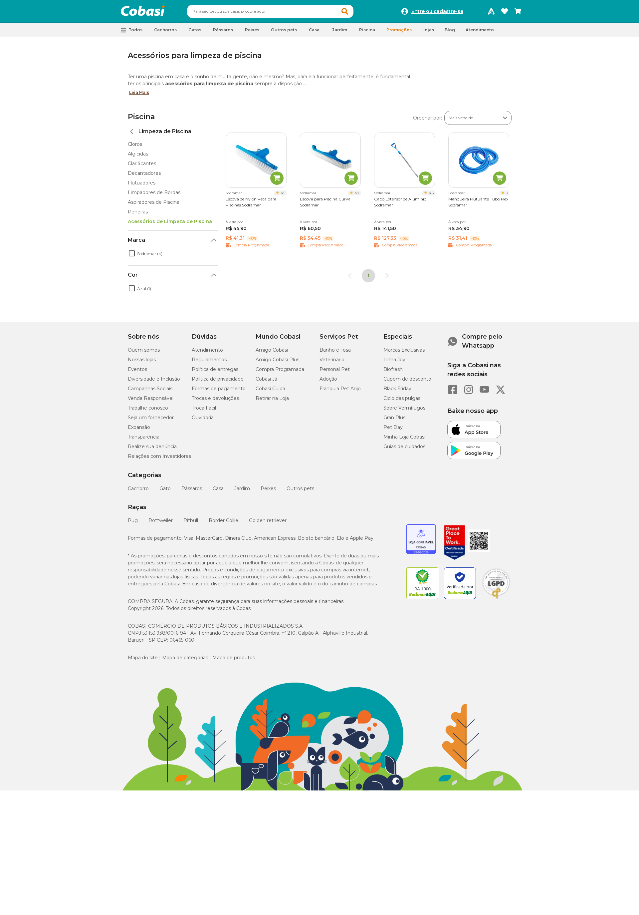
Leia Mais (139, 92)
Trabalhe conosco (148, 408)
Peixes (268, 488)
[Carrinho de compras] (518, 11)
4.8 (431, 193)
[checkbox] (132, 253)
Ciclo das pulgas (401, 398)
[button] (344, 11)
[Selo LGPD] (496, 599)
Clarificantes (142, 163)
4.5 (283, 193)
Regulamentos (209, 360)
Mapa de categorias (185, 658)
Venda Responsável (150, 398)
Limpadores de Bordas (154, 192)
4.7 (357, 193)
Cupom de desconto (407, 379)
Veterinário (332, 360)
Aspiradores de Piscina (153, 202)
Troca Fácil (204, 408)
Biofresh (393, 369)
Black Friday (397, 389)
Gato (165, 488)
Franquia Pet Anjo (340, 389)
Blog (450, 29)
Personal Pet (335, 369)
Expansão (139, 427)
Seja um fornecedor (151, 418)
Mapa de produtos (233, 658)
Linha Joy (394, 360)
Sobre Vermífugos (404, 408)
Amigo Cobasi (272, 350)
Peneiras (138, 212)
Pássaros (191, 488)
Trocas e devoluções (215, 398)
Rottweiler (160, 520)
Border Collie (223, 520)
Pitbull (190, 520)
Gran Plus (394, 418)
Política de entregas (215, 369)
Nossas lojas (142, 360)
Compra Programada (280, 369)
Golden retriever (268, 520)
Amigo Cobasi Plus (277, 360)
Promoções (399, 29)
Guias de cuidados (404, 447)
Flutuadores (141, 183)
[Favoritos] (505, 11)
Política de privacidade (218, 379)
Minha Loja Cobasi (404, 437)
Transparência (143, 437)
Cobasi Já (266, 379)
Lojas (428, 29)
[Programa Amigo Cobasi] (491, 11)
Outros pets (300, 488)
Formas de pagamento (219, 389)
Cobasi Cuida (270, 389)
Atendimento (480, 29)
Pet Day (393, 427)
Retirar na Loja (272, 398)
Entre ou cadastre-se (437, 11)
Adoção (328, 379)
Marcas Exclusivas (404, 350)
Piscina (141, 116)
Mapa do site (143, 658)
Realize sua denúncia (152, 447)
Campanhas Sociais (150, 389)
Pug (133, 520)
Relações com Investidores (159, 456)
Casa (218, 488)
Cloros (135, 144)
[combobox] (270, 11)
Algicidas (138, 154)
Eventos (137, 369)
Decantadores (144, 173)
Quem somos (144, 350)
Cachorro (138, 488)
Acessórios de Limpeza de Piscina (170, 221)
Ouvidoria (203, 418)
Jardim (242, 488)
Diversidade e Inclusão (154, 379)
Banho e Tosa (335, 350)
